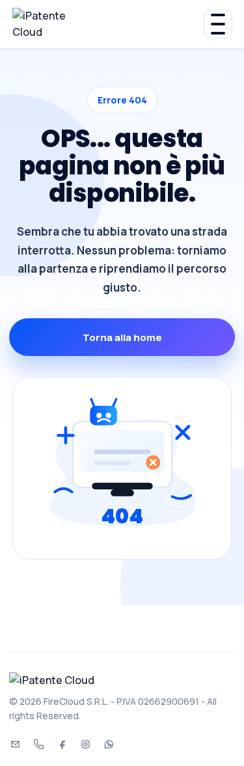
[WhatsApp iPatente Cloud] (109, 744)
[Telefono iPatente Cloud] (38, 744)
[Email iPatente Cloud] (15, 744)
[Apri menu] (218, 24)
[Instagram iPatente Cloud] (85, 744)
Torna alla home (122, 337)
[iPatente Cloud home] (108, 24)
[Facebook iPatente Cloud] (62, 744)
